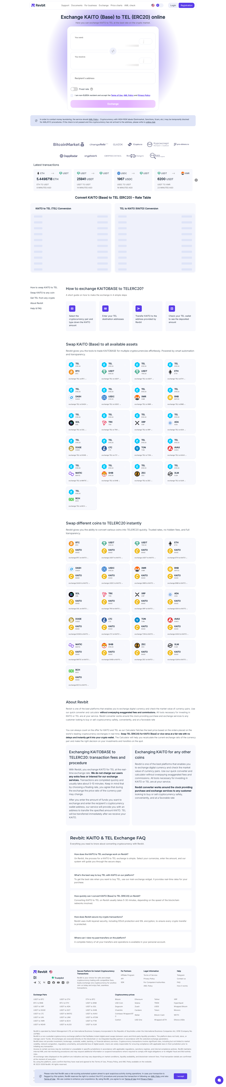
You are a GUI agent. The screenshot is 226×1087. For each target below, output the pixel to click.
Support (65, 5)
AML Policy (129, 95)
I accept (180, 1076)
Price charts (116, 5)
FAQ (178, 982)
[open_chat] (219, 1080)
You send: (79, 37)
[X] (39, 982)
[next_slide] (196, 180)
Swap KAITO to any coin (42, 292)
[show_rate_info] (91, 89)
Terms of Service (150, 975)
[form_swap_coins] (113, 51)
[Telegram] (34, 982)
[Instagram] (63, 982)
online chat (150, 122)
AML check (129, 5)
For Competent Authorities (154, 982)
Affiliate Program (127, 975)
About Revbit (36, 303)
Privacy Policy (144, 95)
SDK (122, 982)
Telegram (180, 975)
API (122, 979)
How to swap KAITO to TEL (43, 287)
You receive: (80, 57)
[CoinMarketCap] (67, 982)
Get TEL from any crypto (42, 298)
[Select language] (153, 5)
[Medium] (44, 982)
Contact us (181, 979)
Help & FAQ (35, 308)
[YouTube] (58, 982)
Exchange (104, 5)
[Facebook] (53, 982)
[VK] (49, 982)
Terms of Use (117, 95)
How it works (182, 986)
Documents (76, 5)
